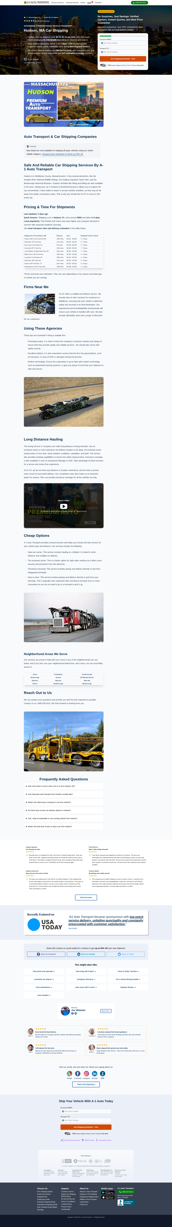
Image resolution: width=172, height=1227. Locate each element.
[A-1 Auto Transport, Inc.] (36, 2)
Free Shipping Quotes (45, 1191)
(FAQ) (53, 1202)
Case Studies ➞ (44, 995)
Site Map (40, 1210)
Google (69, 1078)
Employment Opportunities (89, 1197)
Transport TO (104, 48)
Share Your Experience (86, 1084)
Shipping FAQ (42, 1197)
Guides (83, 2)
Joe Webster (34, 59)
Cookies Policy (66, 1204)
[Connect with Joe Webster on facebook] (72, 1013)
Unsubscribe (65, 1209)
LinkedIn (95, 1078)
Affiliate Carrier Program (88, 1199)
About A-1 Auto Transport (88, 1191)
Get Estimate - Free (123, 59)
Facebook (77, 1078)
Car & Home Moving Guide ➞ (128, 979)
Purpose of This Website (88, 1194)
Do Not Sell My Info (68, 1199)
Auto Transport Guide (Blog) (47, 1207)
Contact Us (84, 1204)
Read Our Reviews (44, 1194)
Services (57, 2)
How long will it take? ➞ (86, 971)
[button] (139, 2)
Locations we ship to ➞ (44, 979)
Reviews (72, 2)
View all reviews (86, 897)
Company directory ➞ (86, 979)
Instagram (86, 1078)
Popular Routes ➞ (128, 987)
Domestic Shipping (44, 1202)
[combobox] (123, 43)
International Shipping (45, 1204)
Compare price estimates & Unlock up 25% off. (62, 154)
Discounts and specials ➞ (44, 971)
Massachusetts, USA (35, 17)
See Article (72, 928)
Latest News (84, 1202)
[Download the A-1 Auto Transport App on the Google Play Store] (108, 1193)
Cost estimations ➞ (44, 987)
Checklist (98, 2)
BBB (102, 1078)
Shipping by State (43, 1199)
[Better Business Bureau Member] (126, 1202)
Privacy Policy (66, 1207)
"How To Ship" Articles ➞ (128, 971)
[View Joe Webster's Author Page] (65, 1011)
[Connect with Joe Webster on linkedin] (75, 1013)
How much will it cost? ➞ (86, 987)
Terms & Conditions (68, 1201)
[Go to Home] (24, 17)
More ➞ (106, 1011)
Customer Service (67, 1191)
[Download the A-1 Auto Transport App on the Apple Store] (108, 1197)
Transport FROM (106, 39)
